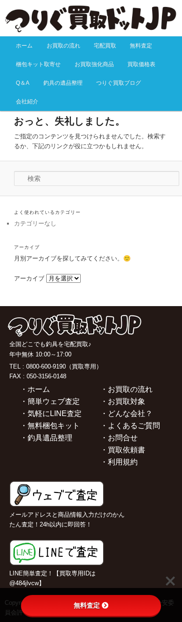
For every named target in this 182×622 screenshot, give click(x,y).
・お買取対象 (122, 401)
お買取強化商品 (94, 64)
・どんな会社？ (126, 413)
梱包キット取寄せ (38, 64)
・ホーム (35, 389)
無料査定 (141, 45)
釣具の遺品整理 (63, 83)
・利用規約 (119, 462)
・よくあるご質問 (130, 426)
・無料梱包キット (50, 426)
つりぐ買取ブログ (118, 83)
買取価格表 (141, 64)
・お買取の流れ (126, 389)
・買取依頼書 (122, 450)
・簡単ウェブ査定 (50, 401)
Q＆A (22, 83)
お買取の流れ (63, 45)
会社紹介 (27, 101)
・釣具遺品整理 (46, 438)
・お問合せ (119, 438)
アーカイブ (29, 278)
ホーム (24, 45)
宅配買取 (105, 45)
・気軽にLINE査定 (51, 413)
